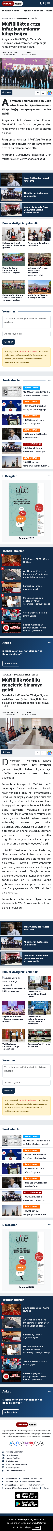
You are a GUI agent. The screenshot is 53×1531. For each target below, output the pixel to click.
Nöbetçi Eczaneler (14, 1452)
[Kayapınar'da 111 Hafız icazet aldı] (39, 1035)
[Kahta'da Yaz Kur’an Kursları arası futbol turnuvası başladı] (13, 287)
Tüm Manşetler (13, 1467)
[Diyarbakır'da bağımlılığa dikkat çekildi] (39, 983)
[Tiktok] (36, 1443)
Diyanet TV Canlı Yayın (32, 1479)
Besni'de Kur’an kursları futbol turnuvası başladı (11, 270)
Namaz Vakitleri (13, 1458)
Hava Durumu (12, 1455)
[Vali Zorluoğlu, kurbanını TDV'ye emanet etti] (13, 1035)
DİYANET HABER (31, 402)
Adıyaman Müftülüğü (25, 19)
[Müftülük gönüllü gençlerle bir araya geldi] (26, 733)
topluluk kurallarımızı (28, 351)
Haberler (6, 19)
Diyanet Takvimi (31, 388)
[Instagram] (26, 1443)
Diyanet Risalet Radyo (15, 1485)
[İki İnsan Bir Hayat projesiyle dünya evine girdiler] (13, 234)
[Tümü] (49, 380)
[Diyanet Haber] (12, 4)
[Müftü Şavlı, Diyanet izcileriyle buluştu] (39, 287)
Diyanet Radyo (11, 1482)
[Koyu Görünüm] (41, 3)
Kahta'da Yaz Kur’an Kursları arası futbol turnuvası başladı (12, 297)
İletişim (35, 1488)
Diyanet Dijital (11, 1479)
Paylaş (8, 92)
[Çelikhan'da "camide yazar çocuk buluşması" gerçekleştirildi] (39, 259)
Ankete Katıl (10, 663)
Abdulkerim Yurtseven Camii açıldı (34, 450)
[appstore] (26, 1496)
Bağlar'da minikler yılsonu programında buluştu (12, 1019)
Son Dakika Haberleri (15, 1471)
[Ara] (44, 3)
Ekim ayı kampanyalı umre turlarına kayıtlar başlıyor (36, 464)
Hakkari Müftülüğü (32, 444)
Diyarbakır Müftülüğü (26, 675)
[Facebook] (16, 1443)
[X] (21, 1443)
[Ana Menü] (48, 3)
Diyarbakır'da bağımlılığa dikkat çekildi (37, 994)
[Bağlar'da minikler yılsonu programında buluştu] (13, 1008)
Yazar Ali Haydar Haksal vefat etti (35, 436)
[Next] (11, 1443)
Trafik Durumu (12, 1461)
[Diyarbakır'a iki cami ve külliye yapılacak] (13, 981)
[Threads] (41, 1443)
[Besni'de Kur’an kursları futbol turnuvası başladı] (13, 259)
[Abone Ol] (49, 93)
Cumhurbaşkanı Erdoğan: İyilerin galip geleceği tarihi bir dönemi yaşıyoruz (36, 408)
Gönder (8, 342)
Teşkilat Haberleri (32, 10)
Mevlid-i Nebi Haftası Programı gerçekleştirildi (34, 422)
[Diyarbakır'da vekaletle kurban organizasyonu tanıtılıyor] (39, 1008)
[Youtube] (31, 1443)
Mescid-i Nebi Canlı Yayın (16, 1488)
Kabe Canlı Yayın (36, 1485)
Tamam (36, 1527)
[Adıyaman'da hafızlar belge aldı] (39, 234)
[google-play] (26, 1504)
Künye (46, 1488)
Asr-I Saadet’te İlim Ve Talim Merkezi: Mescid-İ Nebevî (36, 394)
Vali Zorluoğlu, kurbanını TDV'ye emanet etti (11, 1046)
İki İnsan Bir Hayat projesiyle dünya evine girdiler (13, 245)
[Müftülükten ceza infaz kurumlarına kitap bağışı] (26, 73)
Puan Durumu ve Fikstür (16, 1464)
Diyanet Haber (10, 10)
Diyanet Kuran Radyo (32, 1482)
